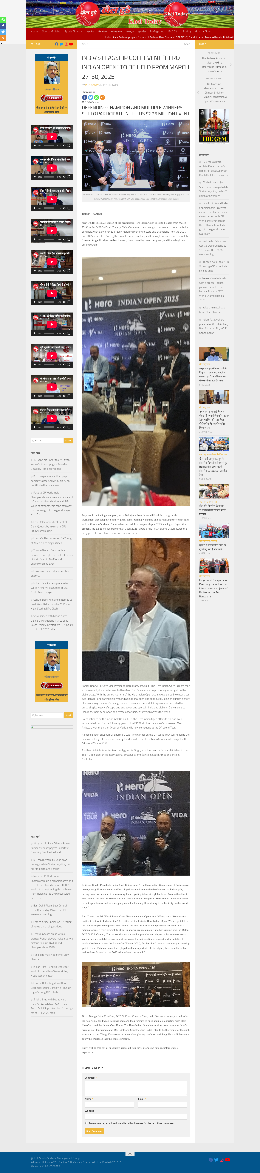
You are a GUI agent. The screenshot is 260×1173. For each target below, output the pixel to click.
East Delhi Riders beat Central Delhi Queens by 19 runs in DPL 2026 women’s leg (49, 526)
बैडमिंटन (102, 31)
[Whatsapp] (96, 97)
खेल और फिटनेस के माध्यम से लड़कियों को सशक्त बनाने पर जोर (212, 510)
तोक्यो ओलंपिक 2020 (219, 454)
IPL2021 (173, 31)
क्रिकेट (90, 31)
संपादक (130, 31)
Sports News (72, 31)
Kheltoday (92, 85)
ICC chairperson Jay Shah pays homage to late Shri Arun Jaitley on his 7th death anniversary (50, 481)
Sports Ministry (51, 31)
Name (89, 1098)
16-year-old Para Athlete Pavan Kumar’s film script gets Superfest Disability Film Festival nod (50, 464)
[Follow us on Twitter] (61, 44)
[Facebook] (84, 97)
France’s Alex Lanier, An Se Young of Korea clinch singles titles (214, 266)
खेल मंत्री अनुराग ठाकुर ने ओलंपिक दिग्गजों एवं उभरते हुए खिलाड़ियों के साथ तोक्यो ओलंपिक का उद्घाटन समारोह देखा (213, 467)
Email (142, 1098)
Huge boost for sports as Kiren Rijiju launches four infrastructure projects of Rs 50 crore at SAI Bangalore (213, 588)
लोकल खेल (116, 31)
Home (34, 31)
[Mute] (64, 145)
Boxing (187, 31)
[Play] (34, 145)
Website (89, 1110)
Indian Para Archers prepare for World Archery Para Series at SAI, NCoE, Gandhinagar (49, 588)
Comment (91, 1077)
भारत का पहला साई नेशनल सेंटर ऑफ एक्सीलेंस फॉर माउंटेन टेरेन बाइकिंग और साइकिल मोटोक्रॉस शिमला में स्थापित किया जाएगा (214, 419)
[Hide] (1, 44)
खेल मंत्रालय (204, 364)
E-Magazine (157, 31)
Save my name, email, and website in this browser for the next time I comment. (131, 1123)
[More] (102, 97)
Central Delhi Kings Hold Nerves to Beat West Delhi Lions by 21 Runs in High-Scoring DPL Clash (51, 604)
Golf (85, 44)
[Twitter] (90, 97)
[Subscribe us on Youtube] (71, 44)
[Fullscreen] (68, 145)
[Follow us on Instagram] (66, 44)
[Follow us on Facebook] (56, 44)
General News (203, 31)
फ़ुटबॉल (142, 31)
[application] (52, 137)
